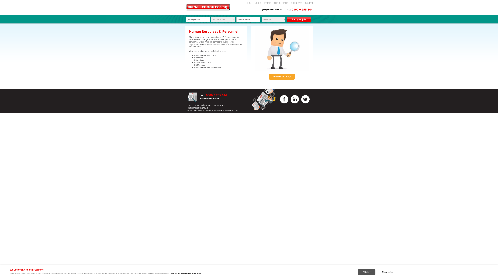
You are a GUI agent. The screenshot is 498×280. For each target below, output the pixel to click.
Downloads (296, 3)
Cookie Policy (194, 108)
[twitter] (305, 104)
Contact (309, 3)
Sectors (267, 3)
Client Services (281, 3)
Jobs (189, 105)
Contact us (198, 105)
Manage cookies (387, 272)
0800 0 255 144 (302, 9)
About (258, 3)
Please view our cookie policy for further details (185, 273)
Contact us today (282, 76)
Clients (207, 105)
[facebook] (284, 104)
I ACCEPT (367, 272)
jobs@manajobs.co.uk (272, 9)
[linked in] (295, 104)
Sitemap (204, 108)
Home (250, 3)
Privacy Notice (219, 105)
